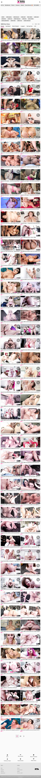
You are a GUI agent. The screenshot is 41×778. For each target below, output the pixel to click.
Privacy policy (19, 769)
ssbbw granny (8, 16)
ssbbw (3, 16)
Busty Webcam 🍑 (29, 5)
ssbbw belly (13, 20)
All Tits (2, 5)
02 (20, 736)
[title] (21, 2)
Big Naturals (7, 5)
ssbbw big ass (16, 16)
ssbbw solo (19, 20)
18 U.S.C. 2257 (20, 773)
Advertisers (3, 773)
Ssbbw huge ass (17, 18)
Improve (2, 771)
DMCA (18, 771)
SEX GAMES (36, 5)
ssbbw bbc (4, 18)
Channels (18, 5)
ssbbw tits (24, 18)
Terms (18, 768)
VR (38, 24)
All (33, 24)
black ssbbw (29, 16)
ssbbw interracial (27, 20)
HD (35, 24)
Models (22, 5)
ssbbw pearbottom (5, 20)
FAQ (1, 768)
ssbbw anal (23, 16)
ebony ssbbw (30, 18)
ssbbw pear (36, 16)
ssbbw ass (10, 18)
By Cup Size (29, 26)
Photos (12, 5)
